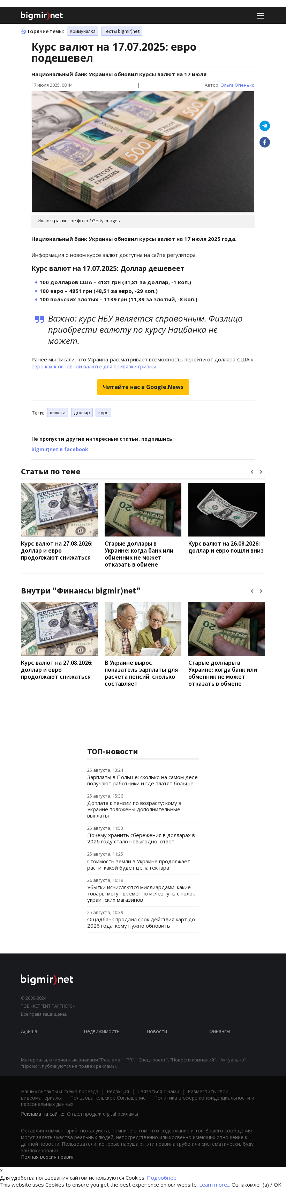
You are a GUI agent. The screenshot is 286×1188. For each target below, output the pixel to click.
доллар (82, 412)
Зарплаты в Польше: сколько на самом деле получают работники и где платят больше (142, 780)
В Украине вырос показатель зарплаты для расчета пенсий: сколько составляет (141, 672)
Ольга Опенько (237, 85)
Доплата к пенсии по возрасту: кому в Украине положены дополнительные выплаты (134, 809)
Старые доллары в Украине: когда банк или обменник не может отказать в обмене (139, 553)
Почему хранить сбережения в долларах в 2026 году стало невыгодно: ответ (141, 838)
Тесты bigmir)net (122, 31)
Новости (156, 1031)
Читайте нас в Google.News (143, 387)
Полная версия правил (48, 1156)
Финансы (219, 1031)
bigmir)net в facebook (59, 449)
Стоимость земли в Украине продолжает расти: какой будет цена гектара (138, 864)
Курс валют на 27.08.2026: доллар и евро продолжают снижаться (56, 550)
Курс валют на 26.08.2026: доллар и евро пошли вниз (226, 546)
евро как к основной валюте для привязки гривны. (94, 366)
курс (103, 412)
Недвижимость (102, 1031)
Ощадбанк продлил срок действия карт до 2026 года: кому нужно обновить (141, 922)
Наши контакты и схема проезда (59, 1091)
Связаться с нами (158, 1091)
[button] (252, 472)
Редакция (118, 1091)
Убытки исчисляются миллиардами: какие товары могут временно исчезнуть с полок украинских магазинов (141, 893)
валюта (58, 412)
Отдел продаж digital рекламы (102, 1113)
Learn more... (214, 1184)
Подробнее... (163, 1177)
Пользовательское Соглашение (108, 1097)
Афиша (29, 1031)
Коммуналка (83, 31)
